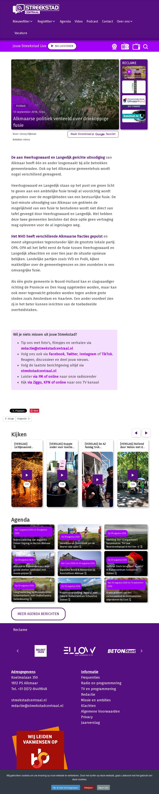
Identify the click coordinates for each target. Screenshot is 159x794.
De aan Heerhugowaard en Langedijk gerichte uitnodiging (58, 157)
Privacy (87, 717)
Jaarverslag (90, 723)
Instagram (88, 354)
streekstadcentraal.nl (38, 371)
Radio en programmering (101, 683)
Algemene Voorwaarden (100, 711)
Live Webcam (113, 46)
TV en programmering (98, 689)
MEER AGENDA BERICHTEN (38, 614)
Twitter (72, 354)
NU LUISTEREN (124, 46)
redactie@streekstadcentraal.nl (47, 348)
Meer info (103, 787)
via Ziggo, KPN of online (47, 382)
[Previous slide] (17, 650)
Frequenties (90, 677)
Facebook (57, 354)
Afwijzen (88, 787)
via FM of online (46, 376)
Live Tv (135, 46)
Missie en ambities (96, 700)
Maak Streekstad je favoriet (93, 134)
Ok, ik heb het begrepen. (66, 787)
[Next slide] (141, 650)
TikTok (107, 354)
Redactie (88, 694)
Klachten (88, 706)
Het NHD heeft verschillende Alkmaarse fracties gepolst (57, 236)
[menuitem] (24, 21)
